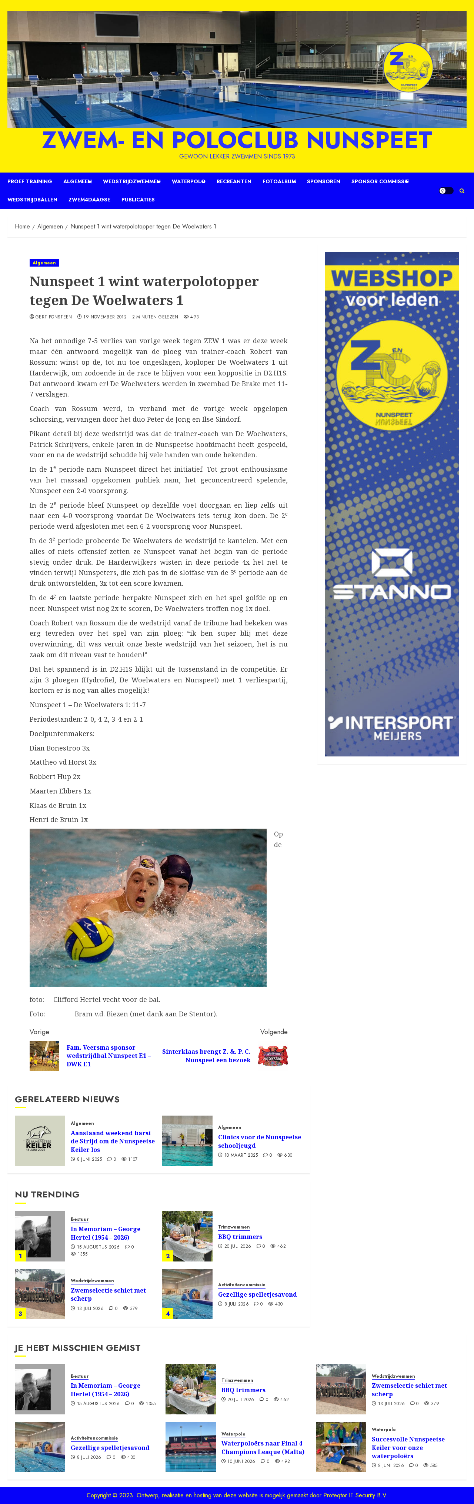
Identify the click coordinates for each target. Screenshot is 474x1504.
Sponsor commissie (380, 181)
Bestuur (80, 1219)
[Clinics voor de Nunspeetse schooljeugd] (187, 1141)
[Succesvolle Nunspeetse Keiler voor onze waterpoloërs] (341, 1447)
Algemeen (77, 181)
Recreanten (234, 181)
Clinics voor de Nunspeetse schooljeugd (259, 1141)
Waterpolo (189, 181)
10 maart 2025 (241, 1156)
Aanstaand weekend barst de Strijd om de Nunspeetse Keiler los (113, 1141)
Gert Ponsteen (54, 317)
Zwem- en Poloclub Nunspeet (237, 140)
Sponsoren (323, 181)
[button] (462, 191)
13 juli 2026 (90, 1309)
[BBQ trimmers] (187, 1236)
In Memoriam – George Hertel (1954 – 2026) (105, 1233)
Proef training (29, 181)
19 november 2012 (105, 317)
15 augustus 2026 (98, 1247)
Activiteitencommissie (242, 1285)
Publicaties (138, 199)
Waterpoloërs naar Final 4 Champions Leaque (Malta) (262, 1447)
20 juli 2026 (237, 1247)
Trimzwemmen (234, 1227)
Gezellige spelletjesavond (257, 1294)
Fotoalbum (279, 181)
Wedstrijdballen (32, 199)
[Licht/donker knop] (446, 190)
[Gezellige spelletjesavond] (187, 1294)
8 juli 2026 (236, 1304)
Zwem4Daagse (89, 199)
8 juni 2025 (89, 1160)
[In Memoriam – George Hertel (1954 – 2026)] (40, 1236)
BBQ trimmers (240, 1237)
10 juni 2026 (241, 1462)
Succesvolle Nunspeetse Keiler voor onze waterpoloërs (408, 1447)
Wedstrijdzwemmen (132, 181)
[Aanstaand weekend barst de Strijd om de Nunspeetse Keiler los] (40, 1141)
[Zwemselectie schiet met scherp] (40, 1294)
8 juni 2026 (391, 1466)
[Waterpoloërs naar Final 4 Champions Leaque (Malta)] (191, 1447)
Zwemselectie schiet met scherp (108, 1294)
